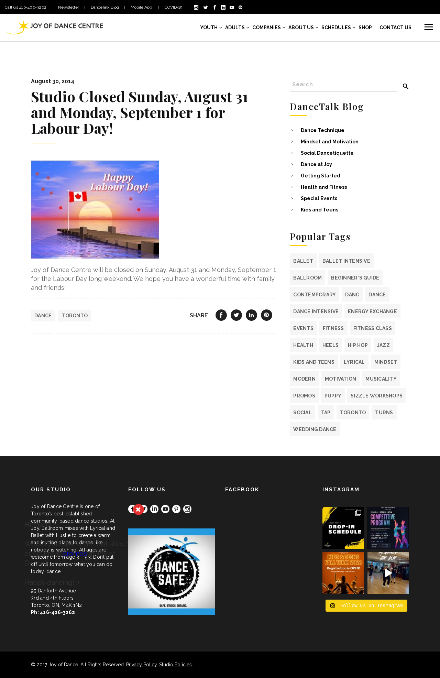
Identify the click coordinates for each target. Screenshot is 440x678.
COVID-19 (173, 7)
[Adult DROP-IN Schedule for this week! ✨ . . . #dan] (343, 528)
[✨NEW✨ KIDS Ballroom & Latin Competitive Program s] (388, 528)
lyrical (354, 362)
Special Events (319, 198)
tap (326, 412)
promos (304, 395)
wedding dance (314, 429)
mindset (385, 362)
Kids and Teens (319, 209)
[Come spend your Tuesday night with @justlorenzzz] (388, 573)
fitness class (372, 328)
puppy (332, 395)
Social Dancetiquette (327, 153)
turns (384, 412)
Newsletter (68, 7)
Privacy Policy (141, 664)
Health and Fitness (324, 187)
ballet (303, 261)
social (302, 412)
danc (352, 294)
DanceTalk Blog (105, 7)
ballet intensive (346, 261)
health (303, 345)
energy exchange (372, 311)
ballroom (307, 278)
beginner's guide (355, 278)
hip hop (358, 345)
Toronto (75, 315)
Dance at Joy (316, 164)
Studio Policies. (176, 664)
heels (330, 345)
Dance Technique (322, 130)
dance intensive (316, 311)
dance (43, 315)
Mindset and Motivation (330, 141)
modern (304, 379)
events (303, 328)
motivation (340, 379)
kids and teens (313, 362)
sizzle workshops (377, 395)
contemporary (314, 294)
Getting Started (320, 175)
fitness (333, 328)
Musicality (381, 379)
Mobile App (142, 7)
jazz (383, 345)
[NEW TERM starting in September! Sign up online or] (343, 573)
